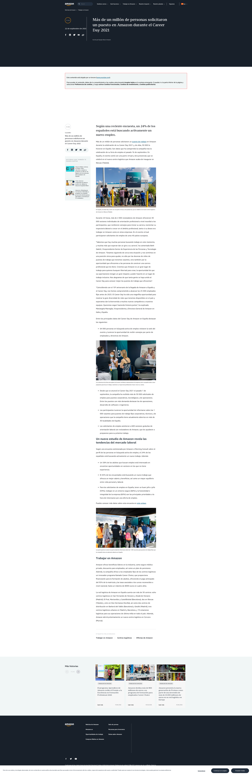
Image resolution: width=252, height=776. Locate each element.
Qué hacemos (114, 4)
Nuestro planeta (158, 4)
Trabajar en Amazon (129, 4)
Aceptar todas (240, 771)
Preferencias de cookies (121, 765)
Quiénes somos (101, 4)
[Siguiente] (78, 672)
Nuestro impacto (144, 4)
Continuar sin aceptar (220, 771)
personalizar (201, 771)
